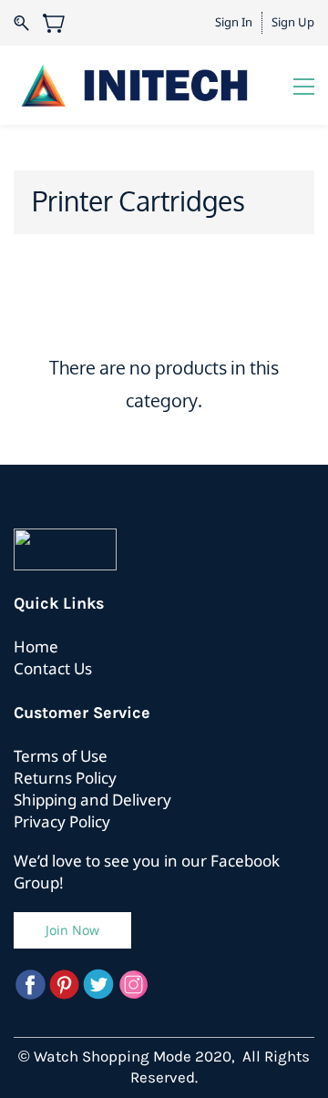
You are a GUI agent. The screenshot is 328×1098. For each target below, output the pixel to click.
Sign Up (293, 22)
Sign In (233, 22)
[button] (72, 930)
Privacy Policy (62, 821)
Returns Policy (65, 777)
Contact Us (53, 668)
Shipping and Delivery (92, 799)
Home (36, 646)
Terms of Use (61, 755)
